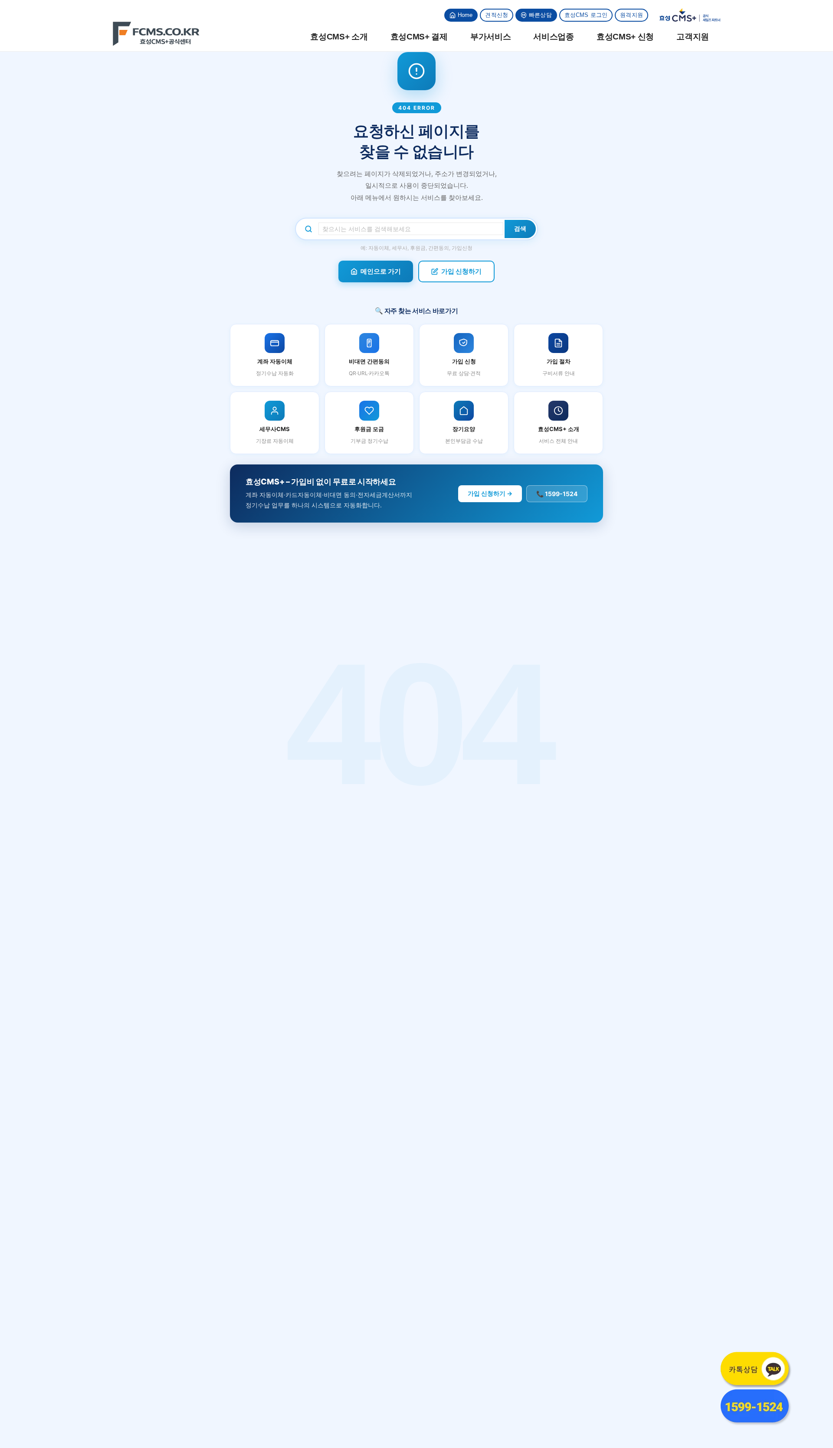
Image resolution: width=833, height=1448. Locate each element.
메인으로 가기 (381, 271)
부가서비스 (490, 36)
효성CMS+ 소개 (338, 36)
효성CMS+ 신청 (625, 36)
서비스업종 (553, 36)
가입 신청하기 (461, 271)
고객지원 (692, 36)
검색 (520, 228)
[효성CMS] (156, 33)
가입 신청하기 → (490, 493)
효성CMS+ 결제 (419, 36)
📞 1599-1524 (556, 493)
